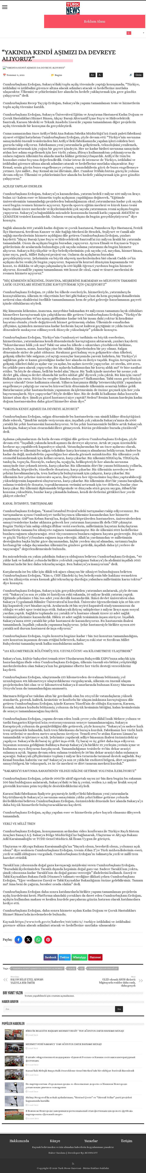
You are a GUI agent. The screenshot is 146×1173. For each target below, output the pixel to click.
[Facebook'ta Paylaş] (18, 939)
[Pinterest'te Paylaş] (48, 939)
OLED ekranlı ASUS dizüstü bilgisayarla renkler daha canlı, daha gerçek (117, 981)
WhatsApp (79, 957)
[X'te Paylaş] (28, 939)
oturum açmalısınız (62, 995)
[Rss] (73, 1163)
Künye (55, 1141)
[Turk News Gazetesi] (73, 7)
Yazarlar (91, 1141)
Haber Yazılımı (56, 1152)
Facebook (50, 957)
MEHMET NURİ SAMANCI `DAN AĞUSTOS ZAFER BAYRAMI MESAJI (64, 1044)
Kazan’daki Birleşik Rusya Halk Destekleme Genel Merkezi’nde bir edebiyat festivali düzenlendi (80, 1070)
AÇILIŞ (71, 968)
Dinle (139, 74)
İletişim (126, 1141)
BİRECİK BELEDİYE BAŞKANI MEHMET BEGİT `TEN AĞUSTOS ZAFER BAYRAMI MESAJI (75, 1030)
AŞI (81, 968)
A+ (92, 74)
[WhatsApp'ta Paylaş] (38, 939)
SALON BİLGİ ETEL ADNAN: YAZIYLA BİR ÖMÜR (27, 980)
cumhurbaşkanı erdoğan (102, 968)
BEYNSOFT (91, 1152)
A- (100, 74)
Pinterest (95, 957)
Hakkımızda (19, 1141)
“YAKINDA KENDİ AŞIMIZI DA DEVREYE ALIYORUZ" (37, 968)
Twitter (64, 957)
